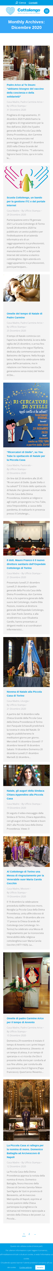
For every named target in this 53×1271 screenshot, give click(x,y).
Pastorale (25, 465)
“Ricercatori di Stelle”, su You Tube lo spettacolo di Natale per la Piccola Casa (26, 456)
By (16, 105)
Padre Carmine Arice (31, 101)
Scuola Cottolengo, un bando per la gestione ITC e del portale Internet (26, 201)
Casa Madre (13, 101)
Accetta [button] (40, 1267)
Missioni (24, 888)
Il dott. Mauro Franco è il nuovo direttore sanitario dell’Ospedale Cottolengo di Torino (26, 564)
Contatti (33, 2)
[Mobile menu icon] (46, 11)
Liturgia (24, 701)
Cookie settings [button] (25, 1267)
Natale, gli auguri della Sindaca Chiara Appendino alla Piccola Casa (25, 794)
